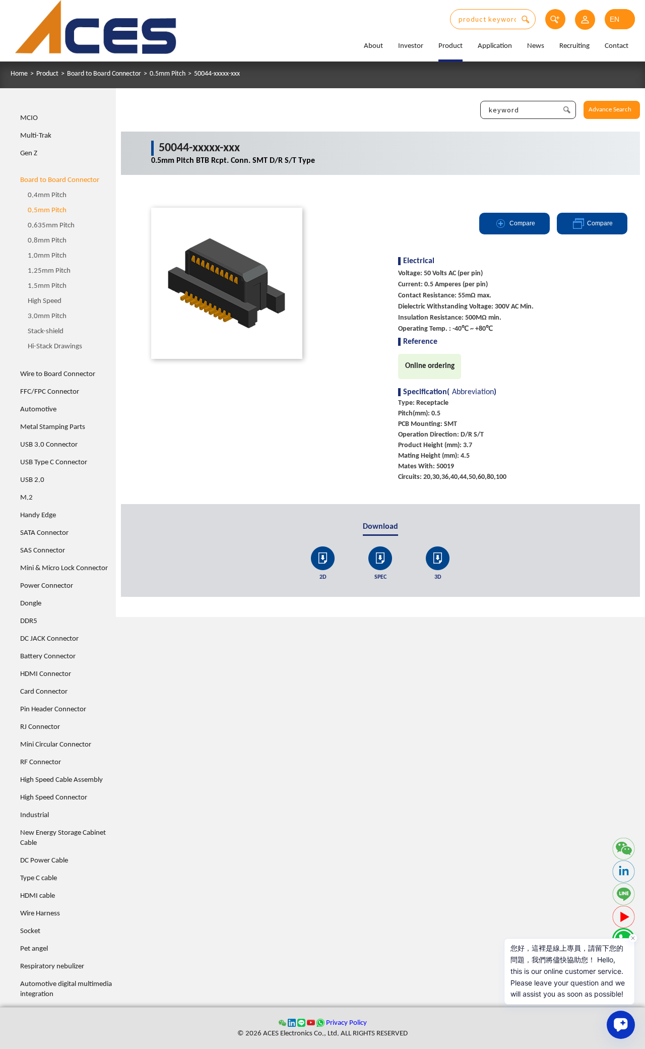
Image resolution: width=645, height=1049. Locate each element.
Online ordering (430, 366)
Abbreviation (473, 392)
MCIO (29, 118)
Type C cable (38, 878)
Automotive (38, 409)
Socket (30, 931)
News (535, 46)
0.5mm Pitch (167, 74)
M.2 (26, 498)
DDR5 (28, 621)
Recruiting (574, 46)
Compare (522, 223)
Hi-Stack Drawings (55, 346)
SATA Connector (44, 533)
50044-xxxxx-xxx (217, 74)
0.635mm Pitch (51, 225)
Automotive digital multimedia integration (66, 989)
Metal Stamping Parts (52, 427)
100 (295, 546)
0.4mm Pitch (47, 195)
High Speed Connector (53, 797)
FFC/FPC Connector (49, 392)
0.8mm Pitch (47, 240)
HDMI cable (37, 896)
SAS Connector (42, 550)
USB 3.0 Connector (49, 445)
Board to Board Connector (104, 74)
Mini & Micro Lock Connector (64, 568)
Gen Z (28, 153)
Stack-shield (45, 331)
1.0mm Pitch (47, 256)
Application (495, 46)
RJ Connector (40, 727)
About (373, 46)
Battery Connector (48, 656)
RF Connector (40, 762)
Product (450, 46)
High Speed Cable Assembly (61, 780)
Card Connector (44, 692)
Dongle (30, 603)
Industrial (34, 815)
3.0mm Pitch (47, 316)
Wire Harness (40, 913)
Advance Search (610, 109)
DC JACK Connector (49, 639)
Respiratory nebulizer (52, 966)
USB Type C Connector (53, 462)
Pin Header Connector (53, 709)
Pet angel (34, 949)
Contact (616, 46)
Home (19, 74)
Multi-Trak (35, 136)
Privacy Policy (346, 1023)
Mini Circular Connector (55, 745)
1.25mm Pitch (49, 271)
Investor (410, 46)
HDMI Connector (45, 674)
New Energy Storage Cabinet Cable (63, 838)
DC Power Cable (44, 861)
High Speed (44, 301)
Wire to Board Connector (57, 374)
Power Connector (46, 586)
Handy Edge (38, 515)
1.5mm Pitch (47, 286)
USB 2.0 (32, 480)
